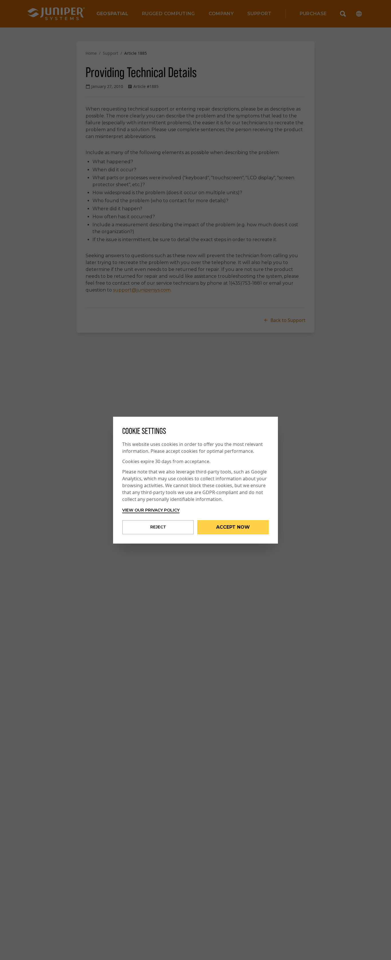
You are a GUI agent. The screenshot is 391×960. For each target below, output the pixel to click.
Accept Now (233, 527)
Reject (158, 527)
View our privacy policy (150, 510)
